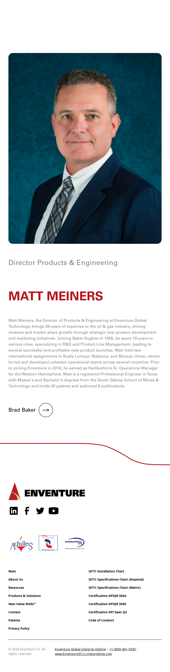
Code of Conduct (101, 620)
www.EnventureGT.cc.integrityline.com (83, 654)
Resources (16, 587)
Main (12, 571)
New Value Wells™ (22, 604)
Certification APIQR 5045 (107, 604)
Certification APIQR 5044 (107, 596)
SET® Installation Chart (106, 571)
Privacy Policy (18, 628)
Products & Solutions (24, 596)
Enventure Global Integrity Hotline (80, 649)
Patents (14, 620)
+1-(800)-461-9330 (122, 649)
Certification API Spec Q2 (108, 612)
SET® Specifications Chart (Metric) (115, 587)
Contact (14, 612)
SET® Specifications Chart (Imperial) (116, 579)
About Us (15, 579)
